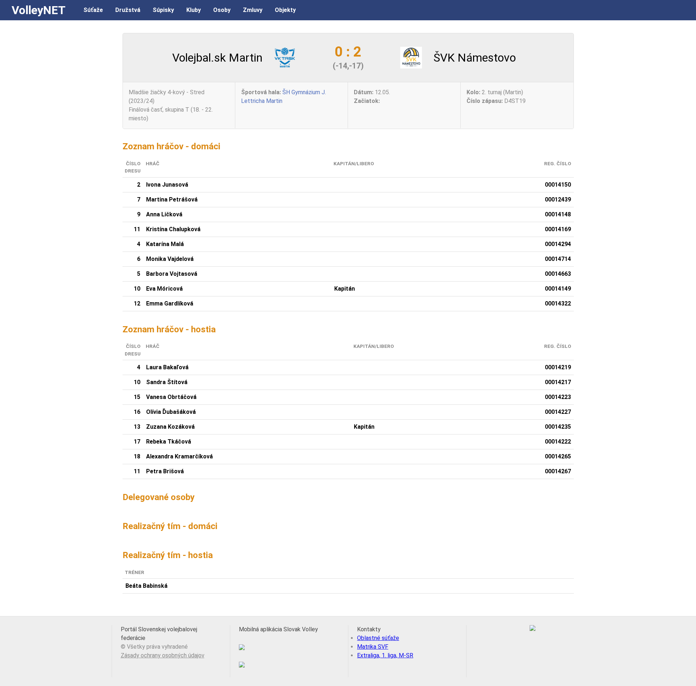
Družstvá (127, 10)
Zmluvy (252, 10)
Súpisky (163, 10)
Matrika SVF (372, 646)
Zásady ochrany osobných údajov (162, 655)
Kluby (193, 10)
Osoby (222, 10)
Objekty (285, 10)
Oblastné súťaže (378, 638)
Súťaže (93, 10)
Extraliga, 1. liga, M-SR (385, 655)
